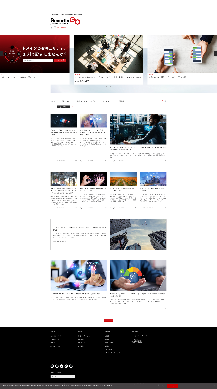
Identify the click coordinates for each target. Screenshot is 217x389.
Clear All (73, 107)
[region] (108, 386)
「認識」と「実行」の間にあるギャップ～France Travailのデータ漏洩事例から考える (64, 132)
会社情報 (107, 336)
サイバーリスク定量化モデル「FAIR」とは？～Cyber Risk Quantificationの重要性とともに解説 (137, 295)
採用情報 (107, 339)
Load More (108, 320)
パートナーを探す (55, 346)
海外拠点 (107, 346)
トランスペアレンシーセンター (113, 353)
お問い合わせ (81, 339)
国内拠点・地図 (109, 342)
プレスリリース (55, 339)
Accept (172, 385)
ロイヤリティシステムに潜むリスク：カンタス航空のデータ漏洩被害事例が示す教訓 (79, 229)
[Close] (214, 386)
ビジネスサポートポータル (85, 336)
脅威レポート (54, 342)
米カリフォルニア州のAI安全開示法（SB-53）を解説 (122, 190)
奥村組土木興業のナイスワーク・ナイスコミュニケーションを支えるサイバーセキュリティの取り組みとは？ (63, 191)
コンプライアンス (63, 107)
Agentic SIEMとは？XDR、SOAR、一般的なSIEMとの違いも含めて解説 (75, 294)
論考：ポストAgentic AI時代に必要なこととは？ (152, 190)
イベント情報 (108, 349)
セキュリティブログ (56, 336)
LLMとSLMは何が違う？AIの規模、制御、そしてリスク (93, 190)
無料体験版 (80, 346)
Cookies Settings (161, 385)
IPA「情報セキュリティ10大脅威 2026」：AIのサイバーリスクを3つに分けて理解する (93, 132)
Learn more (109, 385)
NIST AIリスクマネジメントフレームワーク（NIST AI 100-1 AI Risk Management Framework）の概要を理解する (138, 148)
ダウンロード (81, 342)
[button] (1, 53)
